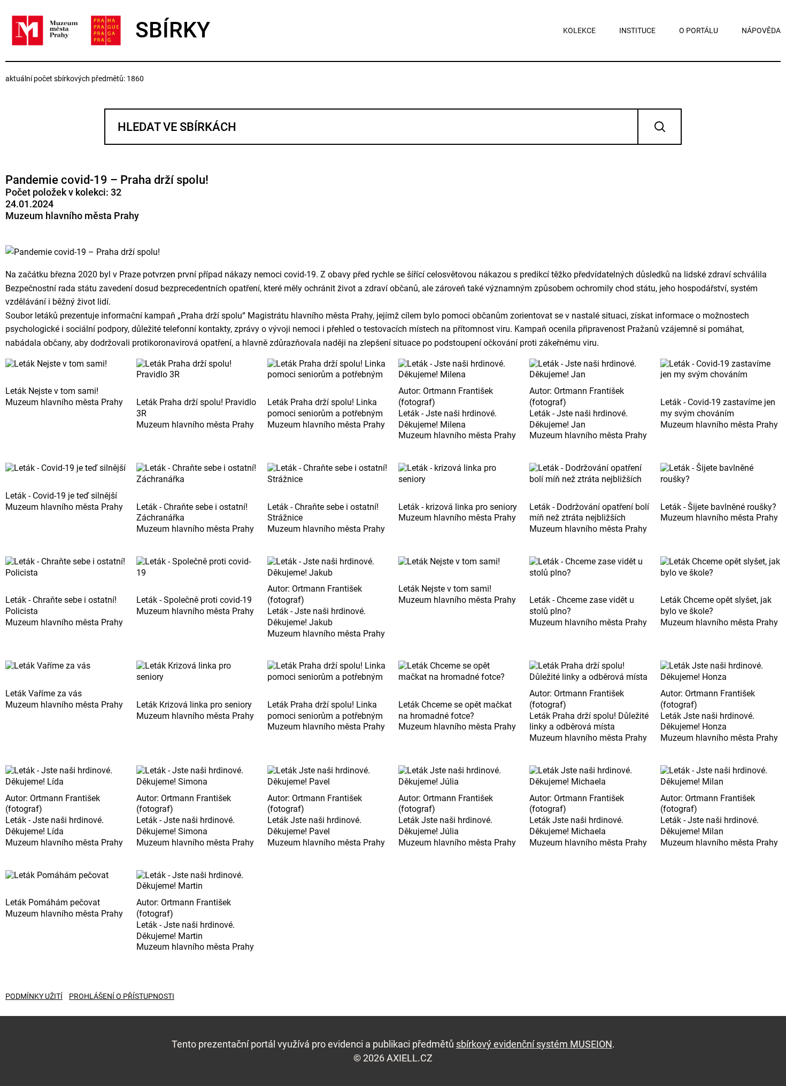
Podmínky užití (34, 996)
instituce (637, 30)
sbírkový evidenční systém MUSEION (534, 1044)
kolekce (579, 30)
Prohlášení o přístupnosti (121, 996)
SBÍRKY (172, 30)
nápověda (761, 30)
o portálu (698, 30)
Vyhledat (659, 126)
